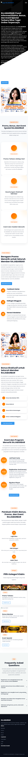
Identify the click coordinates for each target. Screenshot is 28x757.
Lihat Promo (5, 82)
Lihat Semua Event (14, 495)
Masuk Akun (13, 82)
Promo (2, 730)
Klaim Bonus (6, 621)
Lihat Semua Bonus (7, 423)
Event (2, 735)
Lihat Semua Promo (6, 283)
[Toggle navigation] (26, 3)
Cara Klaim (3, 739)
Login (2, 741)
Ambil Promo (6, 602)
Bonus (2, 732)
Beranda (3, 728)
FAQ (2, 743)
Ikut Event (5, 645)
